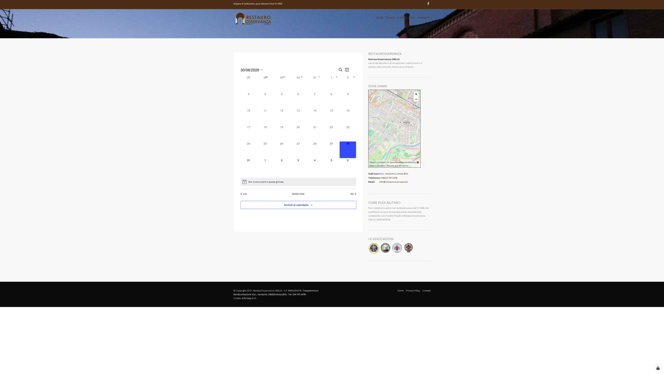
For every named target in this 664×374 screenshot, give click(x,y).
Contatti (423, 17)
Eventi (390, 17)
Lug (245, 193)
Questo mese (298, 193)
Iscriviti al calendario (296, 205)
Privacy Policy (413, 290)
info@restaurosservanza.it (393, 181)
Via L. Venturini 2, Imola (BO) (393, 173)
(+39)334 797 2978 (388, 177)
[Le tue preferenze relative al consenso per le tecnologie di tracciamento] (658, 368)
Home (380, 17)
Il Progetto (406, 17)
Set (352, 193)
